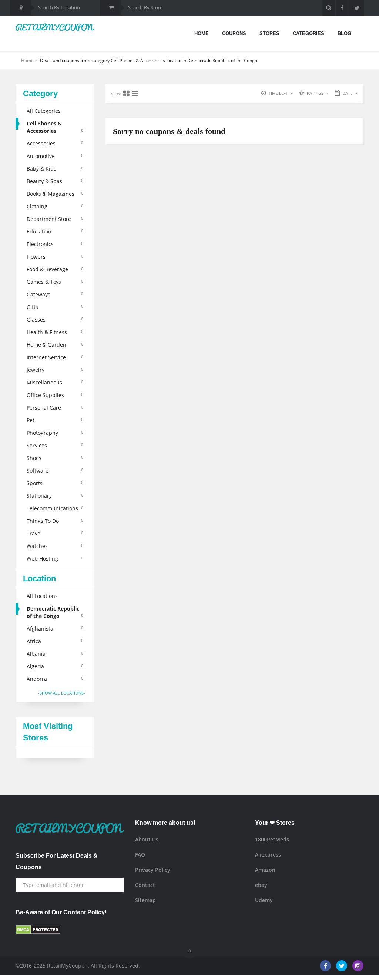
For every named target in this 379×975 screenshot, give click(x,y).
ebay (261, 884)
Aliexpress (268, 854)
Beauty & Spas (55, 181)
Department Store (55, 218)
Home (201, 33)
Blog (344, 33)
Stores (269, 33)
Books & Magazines (55, 193)
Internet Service (55, 357)
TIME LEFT (278, 93)
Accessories (55, 143)
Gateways (55, 294)
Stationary (55, 495)
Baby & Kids (55, 168)
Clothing (55, 206)
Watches (55, 545)
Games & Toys (55, 281)
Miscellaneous (55, 382)
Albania (55, 653)
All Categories (44, 110)
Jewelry (55, 369)
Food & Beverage (55, 269)
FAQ (140, 854)
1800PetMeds (272, 839)
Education (55, 231)
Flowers (55, 256)
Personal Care (55, 407)
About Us (146, 839)
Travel (55, 533)
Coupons (234, 33)
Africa (55, 641)
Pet (55, 420)
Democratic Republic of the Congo (55, 612)
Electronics (55, 244)
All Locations (42, 595)
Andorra (55, 678)
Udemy (264, 900)
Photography (55, 432)
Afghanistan (55, 628)
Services (55, 445)
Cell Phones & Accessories (55, 127)
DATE (347, 93)
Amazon (265, 869)
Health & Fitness (55, 332)
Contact (145, 884)
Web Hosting (55, 558)
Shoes (55, 457)
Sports (55, 483)
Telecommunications (55, 508)
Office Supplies (55, 395)
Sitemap (145, 900)
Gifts (55, 306)
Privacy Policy (152, 869)
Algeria (55, 666)
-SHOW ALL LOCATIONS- (61, 693)
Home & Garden (55, 344)
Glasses (55, 319)
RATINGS (315, 93)
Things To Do (55, 520)
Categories (308, 33)
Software (55, 470)
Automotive (55, 155)
